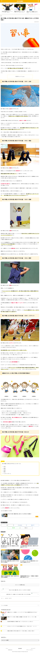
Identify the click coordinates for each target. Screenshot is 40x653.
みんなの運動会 (20, 1)
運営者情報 (20, 648)
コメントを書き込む (20, 584)
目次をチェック (19, 76)
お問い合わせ (10, 649)
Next (39, 8)
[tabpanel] (7, 9)
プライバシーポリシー (29, 649)
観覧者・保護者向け (4, 522)
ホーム (7, 648)
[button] (26, 528)
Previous (0, 8)
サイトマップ (33, 648)
